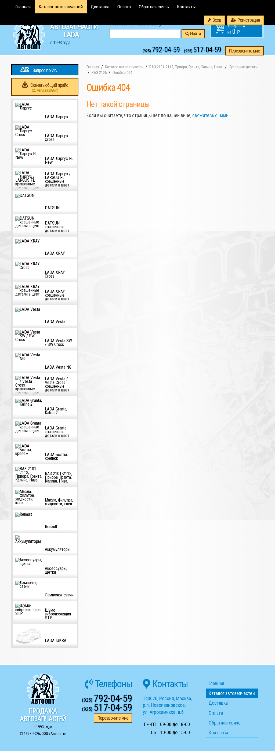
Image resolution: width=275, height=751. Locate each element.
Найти (195, 33)
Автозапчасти (74, 33)
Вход (216, 20)
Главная (23, 6)
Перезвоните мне (244, 51)
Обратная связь (154, 6)
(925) (161, 50)
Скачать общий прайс (49, 87)
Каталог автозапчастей (61, 6)
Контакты (186, 6)
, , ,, (167, 705)
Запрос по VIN (44, 70)
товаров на (236, 28)
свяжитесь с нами (210, 115)
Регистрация (248, 20)
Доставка (100, 6)
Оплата (124, 6)
